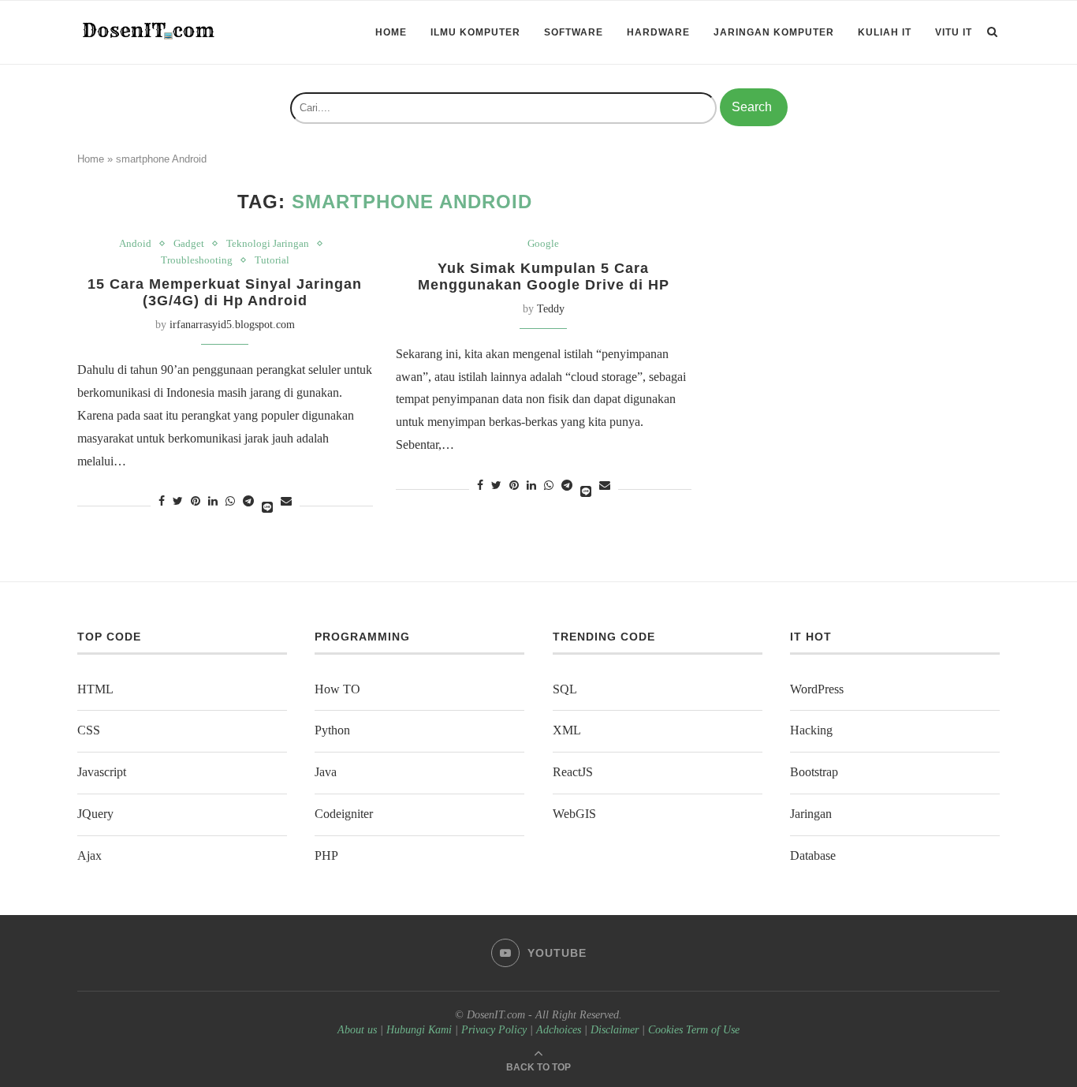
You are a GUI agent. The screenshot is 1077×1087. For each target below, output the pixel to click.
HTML (95, 689)
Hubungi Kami (419, 1030)
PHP (326, 855)
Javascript (101, 772)
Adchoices (558, 1030)
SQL (565, 689)
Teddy (551, 309)
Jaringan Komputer (774, 32)
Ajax (89, 855)
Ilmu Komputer (475, 32)
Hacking (811, 730)
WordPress (817, 689)
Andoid (135, 243)
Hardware (658, 32)
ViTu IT (953, 32)
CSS (88, 730)
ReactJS (573, 772)
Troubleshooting (197, 260)
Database (813, 855)
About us (357, 1030)
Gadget (188, 243)
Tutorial (272, 260)
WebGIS (574, 813)
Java (326, 772)
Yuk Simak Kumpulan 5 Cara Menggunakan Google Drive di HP (543, 276)
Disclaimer (615, 1030)
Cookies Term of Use (694, 1030)
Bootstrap (814, 772)
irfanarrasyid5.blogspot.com (232, 325)
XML (567, 730)
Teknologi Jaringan (267, 243)
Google (543, 243)
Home (391, 32)
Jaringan (811, 813)
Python (332, 730)
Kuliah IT (884, 32)
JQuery (95, 813)
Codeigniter (344, 813)
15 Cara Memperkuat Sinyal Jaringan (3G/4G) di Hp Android (225, 292)
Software (573, 32)
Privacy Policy (494, 1030)
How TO (337, 689)
